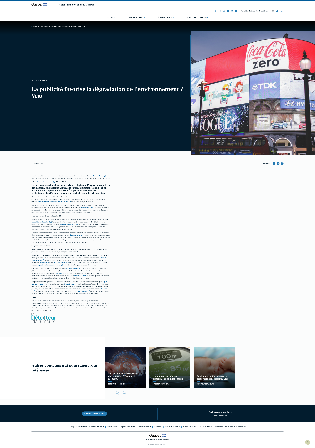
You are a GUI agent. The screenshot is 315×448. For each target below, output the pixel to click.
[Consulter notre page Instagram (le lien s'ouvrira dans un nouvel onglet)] (219, 11)
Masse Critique (69, 284)
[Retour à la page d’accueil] (32, 26)
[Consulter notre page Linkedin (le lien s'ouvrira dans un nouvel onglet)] (224, 11)
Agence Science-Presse (96, 176)
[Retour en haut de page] (307, 442)
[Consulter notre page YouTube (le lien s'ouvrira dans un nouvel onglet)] (236, 11)
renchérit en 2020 (87, 207)
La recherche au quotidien (41, 26)
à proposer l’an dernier (72, 268)
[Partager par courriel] (278, 163)
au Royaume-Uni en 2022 (68, 224)
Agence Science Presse (45, 182)
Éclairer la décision (165, 17)
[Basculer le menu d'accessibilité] (282, 11)
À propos (109, 17)
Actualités (244, 11)
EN (273, 11)
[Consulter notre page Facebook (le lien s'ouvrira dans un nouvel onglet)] (215, 11)
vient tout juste (83, 291)
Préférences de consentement (235, 426)
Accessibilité (158, 426)
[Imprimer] (282, 163)
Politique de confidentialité (78, 426)
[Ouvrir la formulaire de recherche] (277, 11)
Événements (253, 11)
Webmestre (219, 426)
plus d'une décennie (60, 262)
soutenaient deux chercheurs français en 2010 (53, 201)
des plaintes (60, 273)
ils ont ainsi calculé (76, 235)
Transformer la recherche (196, 17)
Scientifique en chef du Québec (76, 4)
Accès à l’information (144, 426)
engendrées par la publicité (41, 222)
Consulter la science (135, 17)
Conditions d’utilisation (96, 426)
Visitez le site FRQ (220, 415)
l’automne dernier (80, 276)
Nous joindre (263, 11)
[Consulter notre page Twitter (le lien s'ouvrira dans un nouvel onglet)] (232, 11)
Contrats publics (112, 426)
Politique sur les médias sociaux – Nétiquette (197, 426)
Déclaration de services (172, 426)
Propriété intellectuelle (127, 426)
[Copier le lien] (274, 163)
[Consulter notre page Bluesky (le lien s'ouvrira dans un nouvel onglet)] (228, 11)
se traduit (43, 262)
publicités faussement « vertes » (50, 265)
